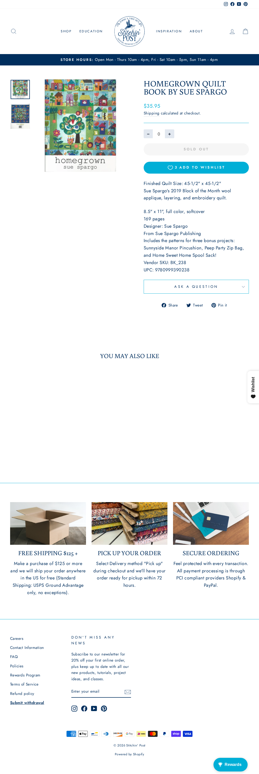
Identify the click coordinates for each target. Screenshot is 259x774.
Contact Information (27, 647)
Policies (17, 666)
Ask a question (196, 286)
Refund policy (22, 693)
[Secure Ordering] (211, 523)
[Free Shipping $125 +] (48, 523)
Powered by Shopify (129, 754)
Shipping (152, 113)
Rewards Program (25, 675)
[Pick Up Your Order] (129, 523)
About (196, 31)
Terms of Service (24, 684)
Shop (66, 31)
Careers (16, 638)
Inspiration (169, 31)
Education (91, 31)
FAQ (14, 657)
